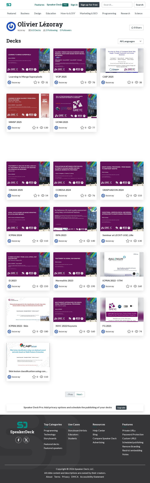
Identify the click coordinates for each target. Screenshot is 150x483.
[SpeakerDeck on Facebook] (18, 440)
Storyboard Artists (77, 430)
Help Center (99, 430)
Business (25, 13)
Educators (73, 434)
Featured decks (51, 444)
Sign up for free (89, 4)
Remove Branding (131, 446)
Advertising (98, 442)
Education (51, 13)
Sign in (74, 4)
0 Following (52, 30)
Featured (11, 13)
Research (125, 13)
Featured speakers (53, 448)
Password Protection (133, 434)
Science (138, 13)
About (49, 476)
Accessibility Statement (92, 476)
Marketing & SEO (89, 13)
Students (72, 438)
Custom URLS (129, 438)
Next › (80, 394)
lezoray (16, 82)
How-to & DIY (68, 13)
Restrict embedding (132, 450)
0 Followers (65, 30)
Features (39, 4)
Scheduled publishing (132, 442)
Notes (125, 454)
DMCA (75, 476)
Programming (109, 13)
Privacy (66, 476)
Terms (57, 476)
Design (37, 13)
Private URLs (128, 430)
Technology (50, 434)
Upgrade (121, 407)
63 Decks (36, 30)
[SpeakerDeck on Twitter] (26, 440)
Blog (95, 434)
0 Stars (138, 27)
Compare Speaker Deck (105, 438)
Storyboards (50, 438)
